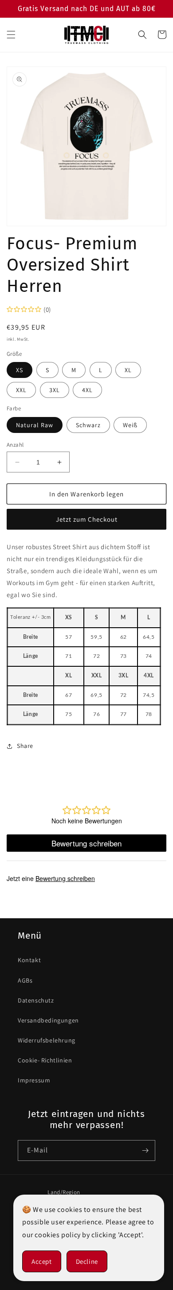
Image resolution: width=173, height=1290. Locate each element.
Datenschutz (36, 1000)
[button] (11, 34)
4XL (87, 390)
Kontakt (29, 960)
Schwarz (88, 425)
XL (128, 370)
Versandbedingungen (48, 1020)
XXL (21, 390)
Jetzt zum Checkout (87, 519)
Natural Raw (34, 425)
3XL (54, 390)
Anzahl (15, 444)
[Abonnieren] (145, 1150)
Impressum (34, 1080)
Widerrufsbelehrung (46, 1040)
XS (19, 370)
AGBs (25, 980)
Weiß (130, 425)
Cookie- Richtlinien (45, 1060)
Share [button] (25, 746)
